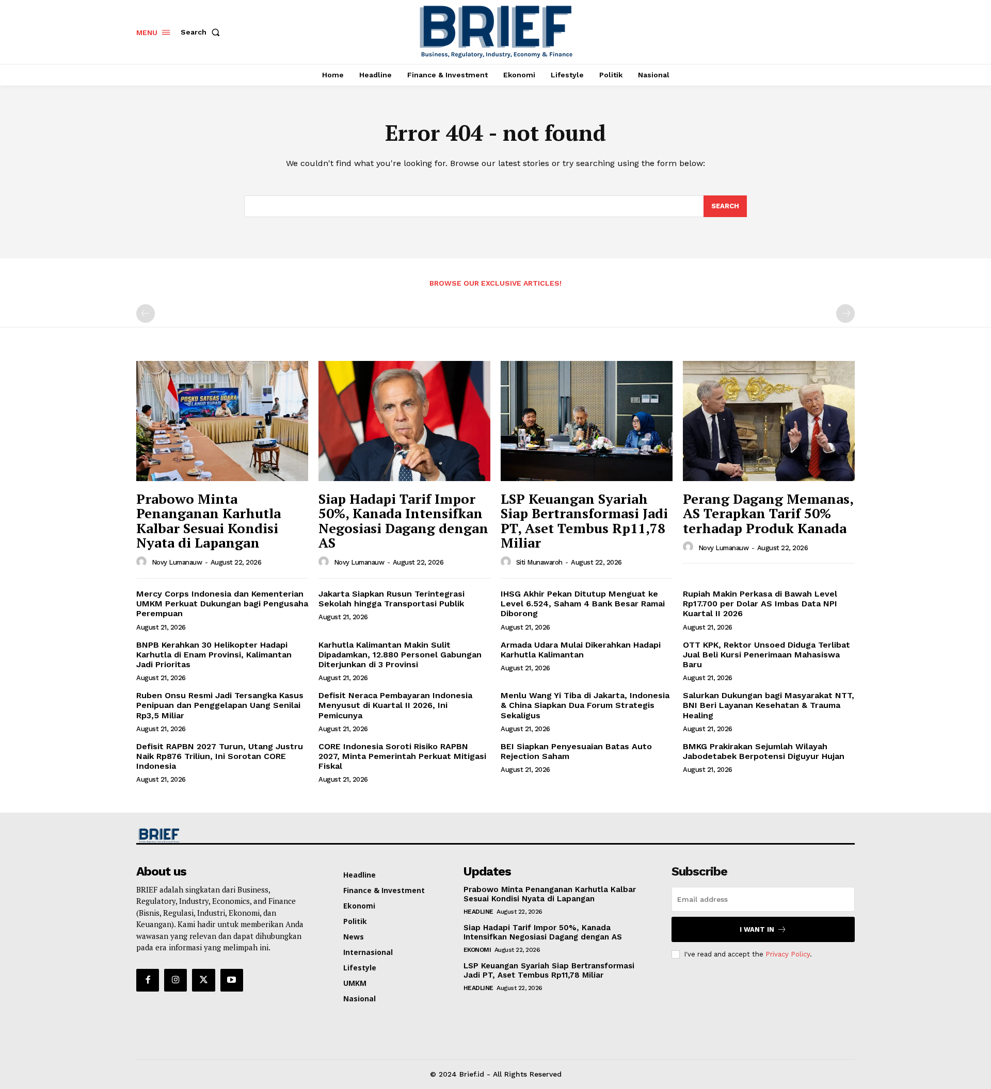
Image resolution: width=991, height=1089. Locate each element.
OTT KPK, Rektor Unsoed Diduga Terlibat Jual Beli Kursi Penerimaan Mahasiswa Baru (766, 654)
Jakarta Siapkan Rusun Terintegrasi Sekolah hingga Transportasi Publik (391, 598)
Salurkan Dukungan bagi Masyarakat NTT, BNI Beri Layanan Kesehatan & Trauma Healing (768, 705)
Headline (478, 911)
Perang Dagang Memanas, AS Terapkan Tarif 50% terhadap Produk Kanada (768, 513)
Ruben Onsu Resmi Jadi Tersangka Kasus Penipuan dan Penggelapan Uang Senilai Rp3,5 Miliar (219, 705)
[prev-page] (145, 313)
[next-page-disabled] (845, 313)
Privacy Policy (787, 954)
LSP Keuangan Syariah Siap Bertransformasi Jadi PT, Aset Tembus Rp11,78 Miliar (584, 521)
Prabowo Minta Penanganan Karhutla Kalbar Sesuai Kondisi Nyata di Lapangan (208, 521)
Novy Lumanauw (177, 562)
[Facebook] (147, 980)
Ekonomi (477, 949)
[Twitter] (203, 980)
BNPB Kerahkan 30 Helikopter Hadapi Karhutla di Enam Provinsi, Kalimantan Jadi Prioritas (214, 654)
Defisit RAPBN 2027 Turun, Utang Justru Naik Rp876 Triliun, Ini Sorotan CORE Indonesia (219, 756)
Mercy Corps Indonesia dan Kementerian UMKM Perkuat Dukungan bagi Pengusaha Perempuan (222, 603)
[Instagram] (175, 980)
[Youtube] (231, 980)
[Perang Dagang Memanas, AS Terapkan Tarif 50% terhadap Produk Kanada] (769, 421)
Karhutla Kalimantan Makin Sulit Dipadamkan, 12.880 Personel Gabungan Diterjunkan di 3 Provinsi (400, 654)
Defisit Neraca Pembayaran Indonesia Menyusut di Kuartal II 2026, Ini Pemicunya (395, 705)
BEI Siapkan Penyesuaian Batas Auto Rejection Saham (576, 751)
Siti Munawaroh (539, 562)
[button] (202, 32)
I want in (757, 929)
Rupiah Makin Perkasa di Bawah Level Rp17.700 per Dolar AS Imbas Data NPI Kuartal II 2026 (760, 603)
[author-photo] (143, 562)
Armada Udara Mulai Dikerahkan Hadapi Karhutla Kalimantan (581, 649)
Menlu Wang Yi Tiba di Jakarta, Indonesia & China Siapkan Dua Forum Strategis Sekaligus (585, 705)
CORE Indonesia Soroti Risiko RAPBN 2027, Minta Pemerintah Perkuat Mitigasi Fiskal (402, 756)
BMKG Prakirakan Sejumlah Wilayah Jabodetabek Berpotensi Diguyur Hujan (763, 751)
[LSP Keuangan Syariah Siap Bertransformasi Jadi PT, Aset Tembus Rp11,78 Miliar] (587, 421)
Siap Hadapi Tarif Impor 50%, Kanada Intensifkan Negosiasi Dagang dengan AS (403, 521)
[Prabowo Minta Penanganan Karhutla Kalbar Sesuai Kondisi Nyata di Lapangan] (222, 421)
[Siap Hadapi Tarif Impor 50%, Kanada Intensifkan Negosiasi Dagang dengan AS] (404, 421)
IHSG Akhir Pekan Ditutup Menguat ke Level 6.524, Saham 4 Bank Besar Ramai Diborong (583, 603)
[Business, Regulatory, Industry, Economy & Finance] (220, 835)
